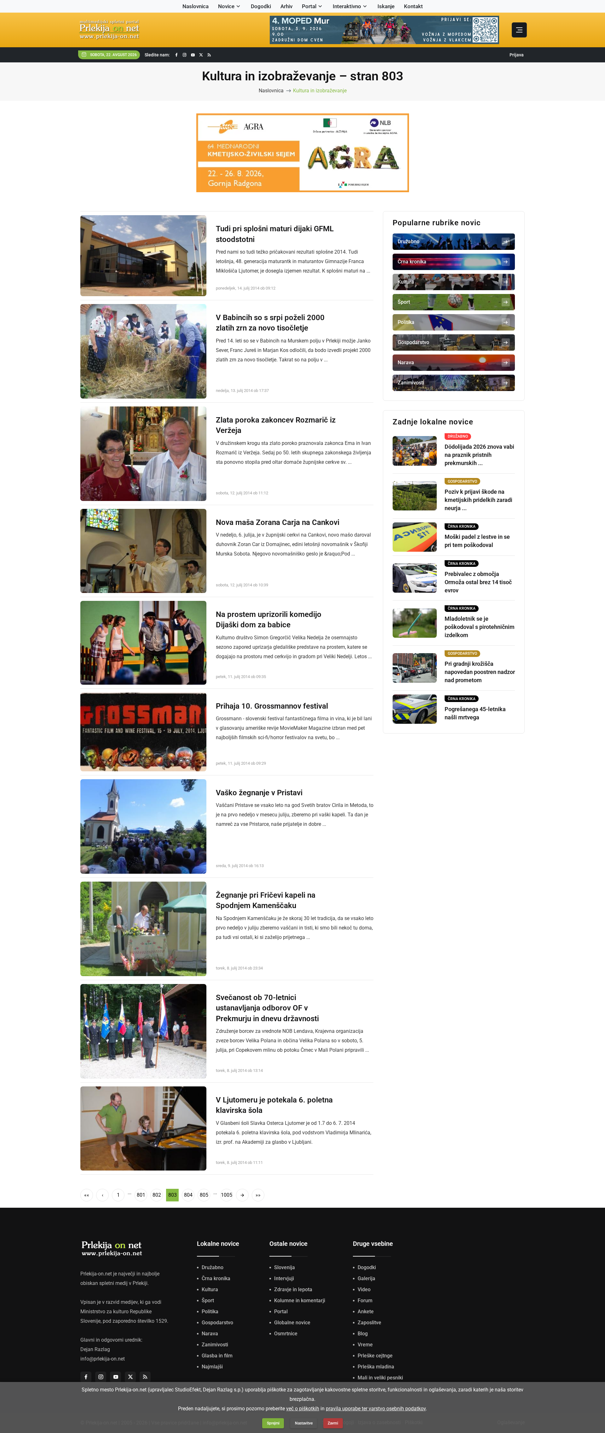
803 (172, 1195)
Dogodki (261, 6)
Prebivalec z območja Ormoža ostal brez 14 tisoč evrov (478, 582)
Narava (210, 1334)
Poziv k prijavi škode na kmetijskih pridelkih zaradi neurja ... (478, 499)
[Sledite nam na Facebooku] (176, 55)
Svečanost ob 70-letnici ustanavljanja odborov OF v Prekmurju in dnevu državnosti (267, 1008)
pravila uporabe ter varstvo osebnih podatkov (376, 1409)
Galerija (366, 1278)
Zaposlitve (369, 1323)
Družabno (212, 1267)
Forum (365, 1301)
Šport (208, 1301)
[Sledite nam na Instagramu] (184, 55)
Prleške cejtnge (375, 1356)
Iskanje (386, 6)
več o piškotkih (302, 1409)
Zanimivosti (215, 1345)
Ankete (366, 1312)
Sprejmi (273, 1423)
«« (86, 1195)
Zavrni (333, 1423)
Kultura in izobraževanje (320, 91)
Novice (226, 6)
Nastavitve (304, 1423)
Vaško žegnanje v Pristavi (259, 792)
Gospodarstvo (217, 1323)
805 (204, 1195)
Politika (210, 1312)
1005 (226, 1195)
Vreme (365, 1345)
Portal (309, 6)
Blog (363, 1334)
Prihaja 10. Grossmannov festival (272, 706)
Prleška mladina (376, 1367)
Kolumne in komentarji (299, 1301)
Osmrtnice (285, 1334)
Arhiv (286, 6)
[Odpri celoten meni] (519, 29)
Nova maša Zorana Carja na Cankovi (277, 522)
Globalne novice (292, 1323)
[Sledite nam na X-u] (201, 55)
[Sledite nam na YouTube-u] (193, 55)
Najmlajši (212, 1367)
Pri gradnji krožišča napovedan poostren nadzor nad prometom (480, 671)
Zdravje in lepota (293, 1289)
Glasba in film (217, 1356)
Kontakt (413, 6)
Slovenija (284, 1267)
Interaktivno (347, 6)
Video (364, 1289)
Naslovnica (195, 6)
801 (141, 1195)
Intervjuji (284, 1278)
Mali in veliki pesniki (380, 1378)
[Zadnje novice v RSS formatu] (209, 55)
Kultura (210, 1289)
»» (258, 1195)
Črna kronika (216, 1278)
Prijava (517, 54)
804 (188, 1195)
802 (157, 1195)
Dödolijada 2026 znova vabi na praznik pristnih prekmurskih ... (479, 454)
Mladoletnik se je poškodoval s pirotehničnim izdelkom (480, 626)
